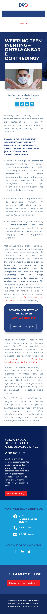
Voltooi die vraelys (16, 493)
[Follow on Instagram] (29, 551)
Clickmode (33, 603)
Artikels (26, 95)
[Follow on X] (22, 104)
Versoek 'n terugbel (23, 326)
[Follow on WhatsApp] (32, 104)
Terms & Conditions (30, 606)
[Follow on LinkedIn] (27, 104)
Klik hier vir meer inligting (22, 583)
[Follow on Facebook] (17, 104)
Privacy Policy (14, 606)
